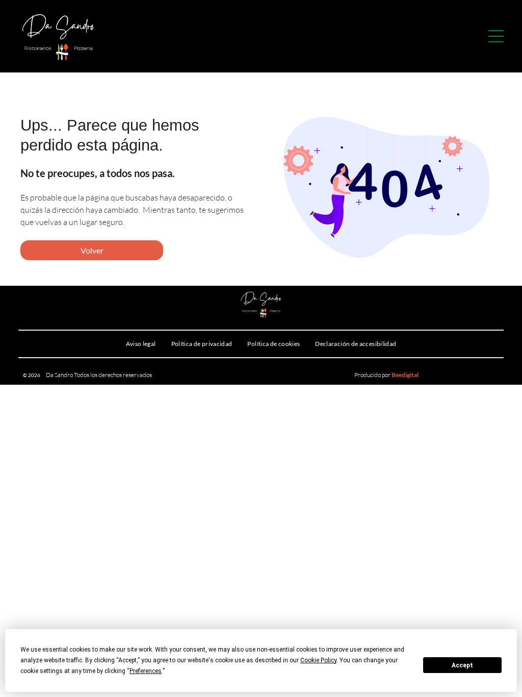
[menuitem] (141, 344)
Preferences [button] (145, 671)
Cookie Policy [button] (318, 660)
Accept (462, 665)
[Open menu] (496, 36)
